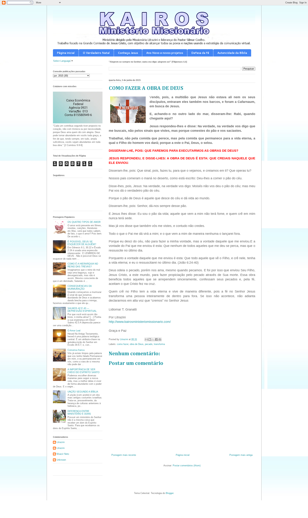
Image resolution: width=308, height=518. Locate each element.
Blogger (169, 493)
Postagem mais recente (123, 455)
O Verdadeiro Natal (96, 53)
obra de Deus (136, 344)
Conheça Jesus (128, 53)
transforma (159, 344)
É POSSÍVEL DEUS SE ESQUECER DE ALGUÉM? (82, 243)
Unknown (61, 459)
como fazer (122, 344)
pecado (148, 344)
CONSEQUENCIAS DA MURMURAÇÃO (80, 287)
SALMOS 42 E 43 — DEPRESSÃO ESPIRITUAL (82, 309)
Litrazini (61, 442)
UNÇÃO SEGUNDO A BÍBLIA (83, 391)
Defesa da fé (200, 53)
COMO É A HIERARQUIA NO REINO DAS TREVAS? (83, 265)
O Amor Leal (74, 330)
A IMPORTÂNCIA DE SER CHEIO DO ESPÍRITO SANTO (83, 371)
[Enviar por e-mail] (146, 339)
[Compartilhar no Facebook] (156, 339)
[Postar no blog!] (150, 339)
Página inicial (66, 53)
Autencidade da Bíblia (232, 53)
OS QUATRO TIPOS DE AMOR (84, 222)
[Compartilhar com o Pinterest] (160, 339)
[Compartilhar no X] (153, 339)
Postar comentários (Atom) (187, 465)
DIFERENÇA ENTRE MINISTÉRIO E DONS (79, 412)
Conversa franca (76, 350)
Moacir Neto (63, 454)
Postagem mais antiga (241, 455)
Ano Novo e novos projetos (164, 53)
